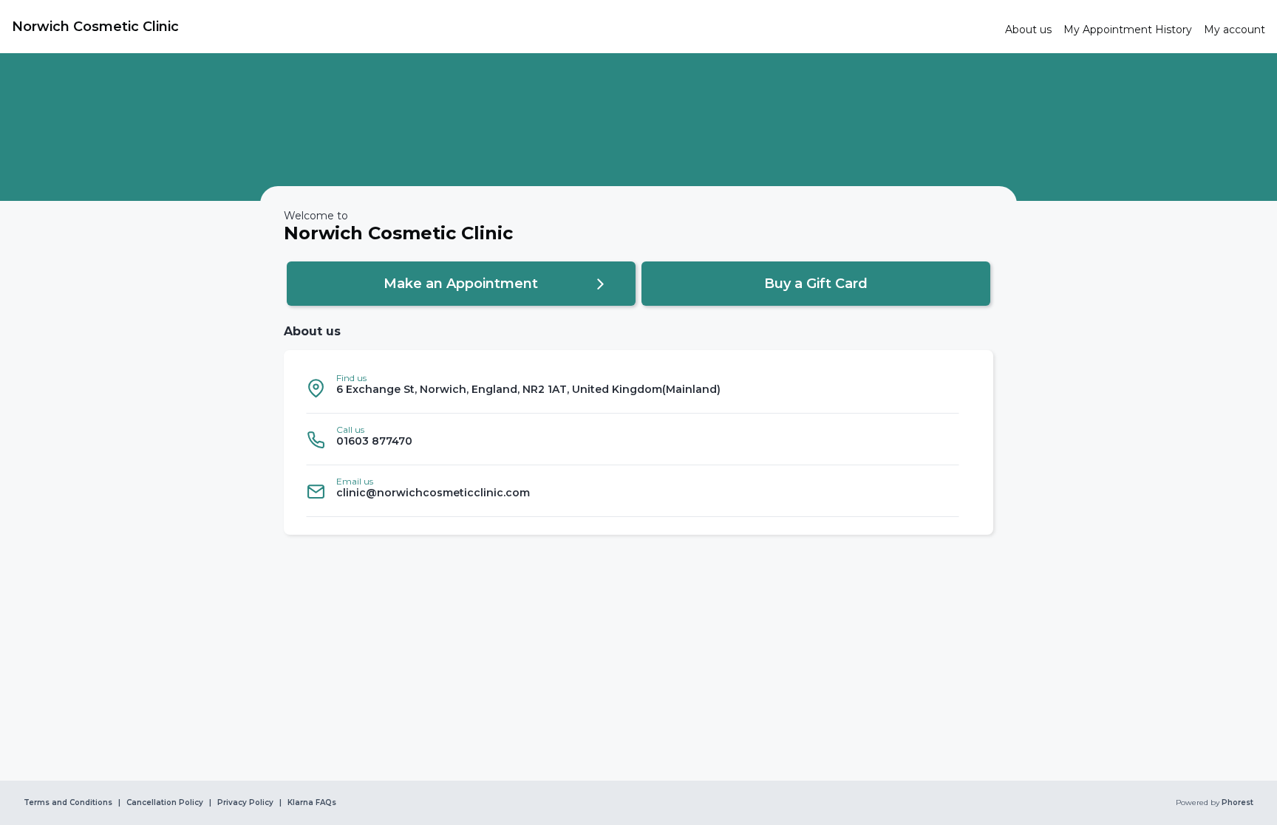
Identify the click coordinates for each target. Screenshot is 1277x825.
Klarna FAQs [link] (311, 802)
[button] (461, 283)
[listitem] (632, 388)
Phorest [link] (1237, 802)
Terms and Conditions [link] (68, 802)
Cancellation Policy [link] (164, 802)
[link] (502, 26)
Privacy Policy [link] (245, 802)
